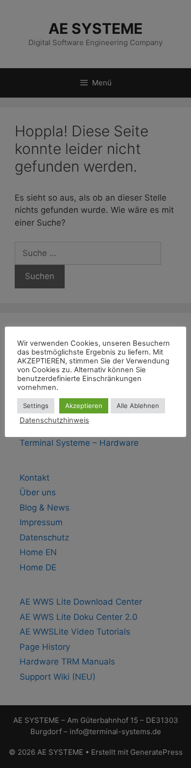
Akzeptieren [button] (83, 406)
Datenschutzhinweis (54, 420)
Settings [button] (35, 406)
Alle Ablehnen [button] (138, 406)
